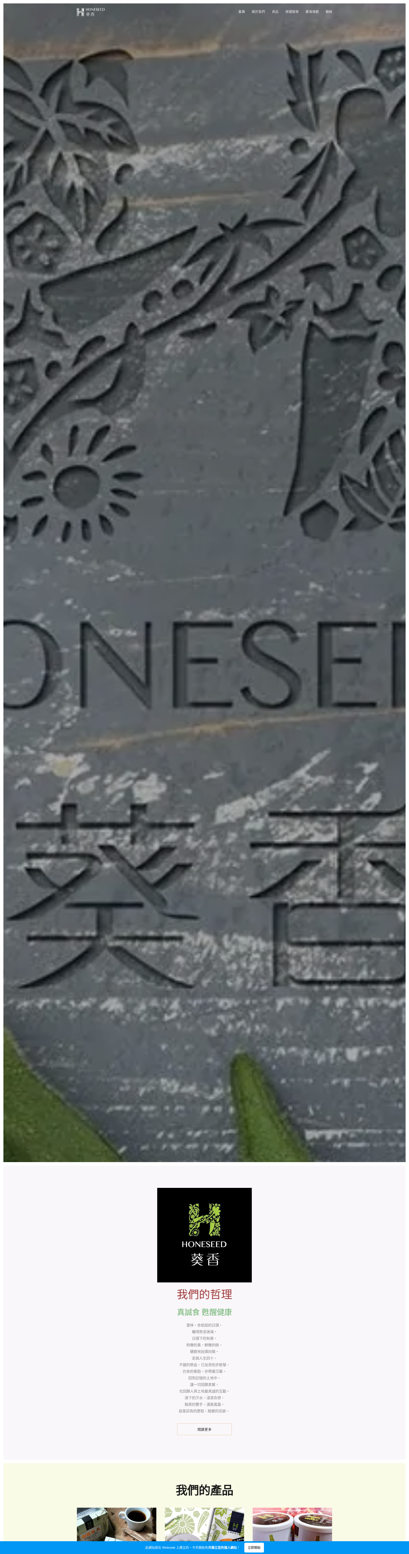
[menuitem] (242, 12)
